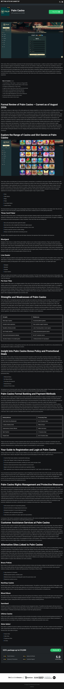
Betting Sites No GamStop (10, 1)
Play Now (55, 12)
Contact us (32, 686)
